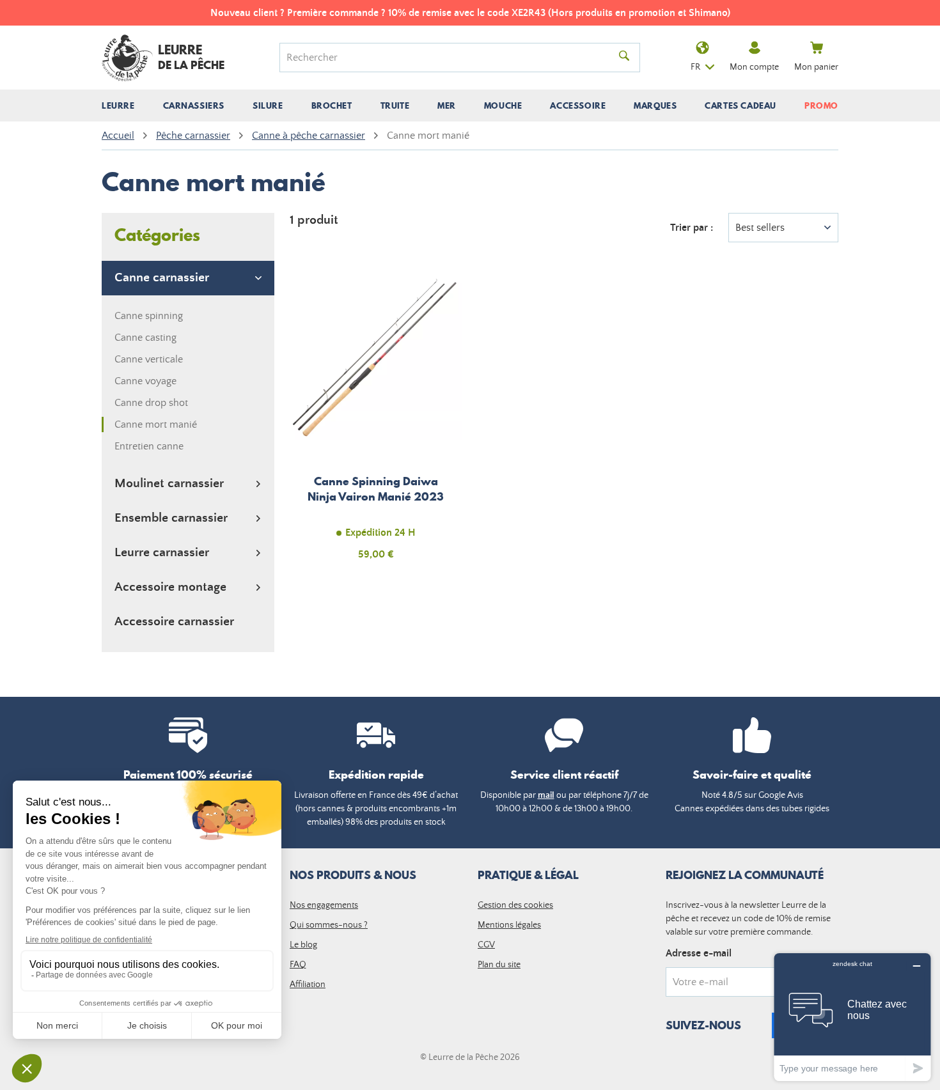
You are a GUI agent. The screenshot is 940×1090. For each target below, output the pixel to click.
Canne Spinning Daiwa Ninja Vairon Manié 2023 (376, 421)
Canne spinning (148, 316)
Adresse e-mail (699, 953)
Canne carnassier (161, 277)
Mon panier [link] (816, 67)
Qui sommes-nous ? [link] (329, 925)
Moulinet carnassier (169, 483)
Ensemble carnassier (171, 518)
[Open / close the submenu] (258, 278)
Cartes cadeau (740, 105)
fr (695, 67)
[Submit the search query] (624, 57)
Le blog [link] (303, 945)
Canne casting (145, 337)
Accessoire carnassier (174, 621)
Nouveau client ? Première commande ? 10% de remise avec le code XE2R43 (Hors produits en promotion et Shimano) (470, 13)
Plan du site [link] (499, 965)
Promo (821, 105)
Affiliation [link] (307, 984)
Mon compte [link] (754, 67)
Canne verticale (148, 359)
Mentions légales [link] (509, 925)
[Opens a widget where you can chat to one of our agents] (852, 1017)
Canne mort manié (155, 424)
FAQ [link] (298, 965)
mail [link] (546, 795)
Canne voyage (145, 381)
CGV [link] (486, 945)
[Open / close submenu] (118, 105)
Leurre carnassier (161, 552)
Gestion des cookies (515, 905)
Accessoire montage (170, 587)
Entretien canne (149, 446)
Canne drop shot (151, 403)
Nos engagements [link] (324, 905)
